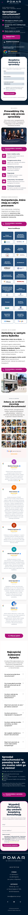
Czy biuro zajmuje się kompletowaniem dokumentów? (11, 696)
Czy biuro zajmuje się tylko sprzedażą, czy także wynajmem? (12, 723)
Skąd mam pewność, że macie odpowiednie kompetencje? (11, 743)
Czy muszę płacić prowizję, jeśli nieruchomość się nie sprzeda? (12, 685)
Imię (5, 71)
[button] (14, 675)
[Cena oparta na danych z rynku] (3, 20)
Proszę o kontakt (9, 93)
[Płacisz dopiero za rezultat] (3, 31)
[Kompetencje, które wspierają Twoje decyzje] (3, 24)
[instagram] (20, 902)
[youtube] (14, 902)
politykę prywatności (11, 90)
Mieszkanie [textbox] (7, 84)
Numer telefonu (7, 76)
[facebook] (8, 902)
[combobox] (14, 84)
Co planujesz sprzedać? (9, 81)
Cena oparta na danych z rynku (14, 20)
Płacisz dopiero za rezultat (12, 31)
